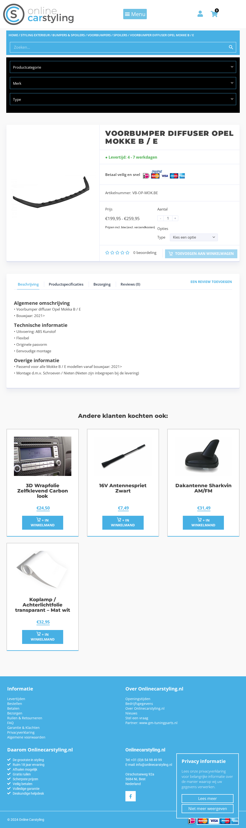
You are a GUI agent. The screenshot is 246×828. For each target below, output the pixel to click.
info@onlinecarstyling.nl (154, 765)
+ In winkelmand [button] (43, 522)
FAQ (10, 722)
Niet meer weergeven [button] (207, 808)
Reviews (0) (130, 284)
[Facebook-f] (130, 796)
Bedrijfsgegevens (139, 703)
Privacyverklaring (21, 732)
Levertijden (16, 698)
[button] (135, 14)
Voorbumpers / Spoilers (107, 35)
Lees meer (207, 798)
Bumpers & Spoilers (68, 35)
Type (161, 237)
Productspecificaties (66, 284)
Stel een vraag (136, 718)
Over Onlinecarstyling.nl (145, 708)
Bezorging (102, 284)
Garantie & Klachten (23, 727)
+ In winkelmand (123, 522)
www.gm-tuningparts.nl (158, 722)
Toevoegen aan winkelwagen (204, 253)
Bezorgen (14, 713)
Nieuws (131, 713)
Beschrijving (28, 284)
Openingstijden (137, 698)
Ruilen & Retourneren (24, 718)
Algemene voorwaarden (26, 737)
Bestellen (14, 703)
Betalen (13, 708)
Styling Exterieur (35, 35)
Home (13, 35)
